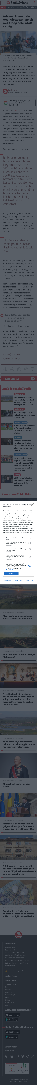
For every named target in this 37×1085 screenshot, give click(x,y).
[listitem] (18, 538)
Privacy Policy (29, 580)
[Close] (33, 505)
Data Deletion (8, 580)
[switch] (29, 543)
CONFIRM (11, 573)
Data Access (18, 580)
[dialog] (18, 542)
